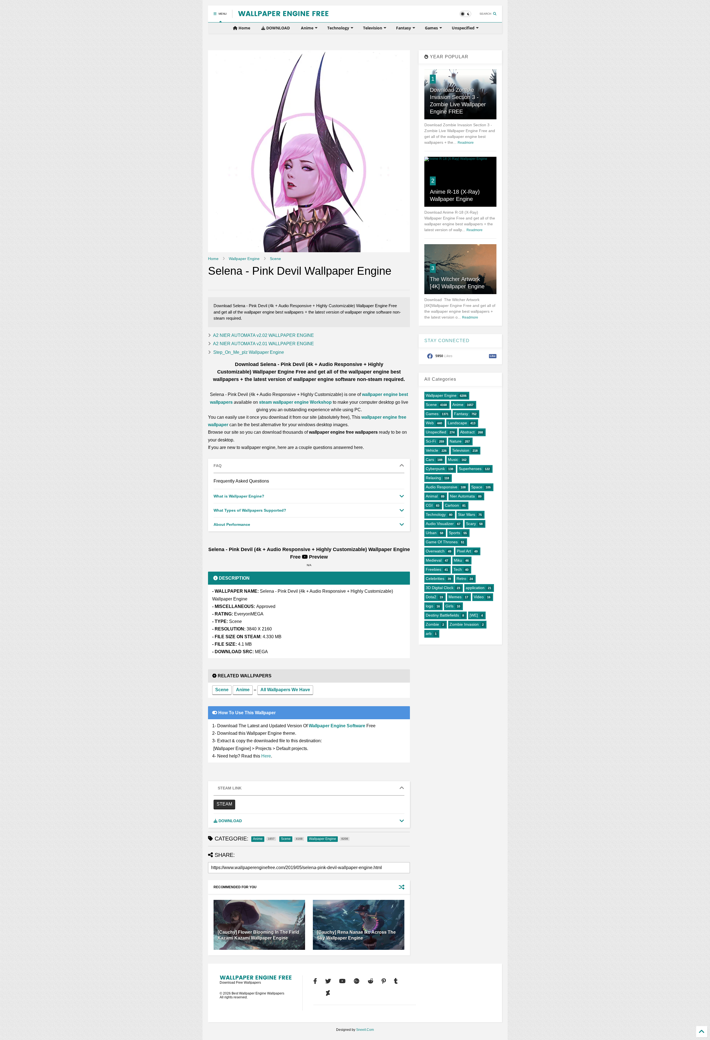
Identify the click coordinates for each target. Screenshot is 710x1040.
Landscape (457, 423)
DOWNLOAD (277, 28)
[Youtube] (342, 981)
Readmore (466, 143)
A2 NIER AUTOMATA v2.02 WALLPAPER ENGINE (263, 335)
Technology (338, 28)
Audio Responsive (441, 487)
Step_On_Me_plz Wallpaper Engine (248, 352)
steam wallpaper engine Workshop (295, 402)
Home (243, 28)
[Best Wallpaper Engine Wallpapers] (283, 14)
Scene (275, 258)
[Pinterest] (384, 981)
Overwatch (435, 551)
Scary (471, 523)
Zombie (432, 624)
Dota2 (431, 597)
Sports (454, 533)
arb (429, 633)
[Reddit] (370, 981)
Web (430, 423)
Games (431, 28)
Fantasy (403, 28)
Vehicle (432, 450)
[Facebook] (315, 981)
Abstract (467, 432)
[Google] (356, 981)
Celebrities (435, 578)
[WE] (474, 615)
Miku (458, 560)
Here (266, 756)
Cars (430, 459)
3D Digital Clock (439, 587)
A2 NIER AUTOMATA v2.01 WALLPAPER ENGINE (263, 343)
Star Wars (466, 514)
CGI (429, 505)
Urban (431, 533)
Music (453, 459)
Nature (456, 441)
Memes (455, 597)
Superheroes (470, 468)
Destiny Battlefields (442, 615)
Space (476, 487)
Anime (307, 28)
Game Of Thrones (442, 542)
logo (429, 606)
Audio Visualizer (440, 523)
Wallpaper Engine (244, 258)
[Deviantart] (328, 993)
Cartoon (452, 505)
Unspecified (463, 28)
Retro (461, 578)
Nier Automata (462, 496)
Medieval (434, 560)
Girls (449, 606)
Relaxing (433, 478)
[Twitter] (328, 981)
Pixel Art (464, 551)
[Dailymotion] (315, 993)
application (475, 587)
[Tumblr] (396, 981)
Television (372, 28)
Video (479, 597)
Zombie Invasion (464, 624)
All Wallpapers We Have (285, 689)
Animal (432, 496)
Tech (457, 569)
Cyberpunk (435, 468)
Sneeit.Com (365, 1030)
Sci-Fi (431, 441)
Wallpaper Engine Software (337, 725)
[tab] (309, 466)
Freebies (433, 569)
